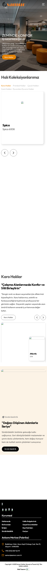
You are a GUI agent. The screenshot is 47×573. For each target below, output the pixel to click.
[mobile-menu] (42, 4)
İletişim (4, 528)
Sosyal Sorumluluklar (30, 524)
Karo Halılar (9, 57)
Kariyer (25, 531)
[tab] (6, 86)
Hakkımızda (6, 521)
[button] (4, 152)
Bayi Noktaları (28, 528)
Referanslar (6, 524)
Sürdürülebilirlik (7, 531)
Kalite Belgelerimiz (29, 521)
